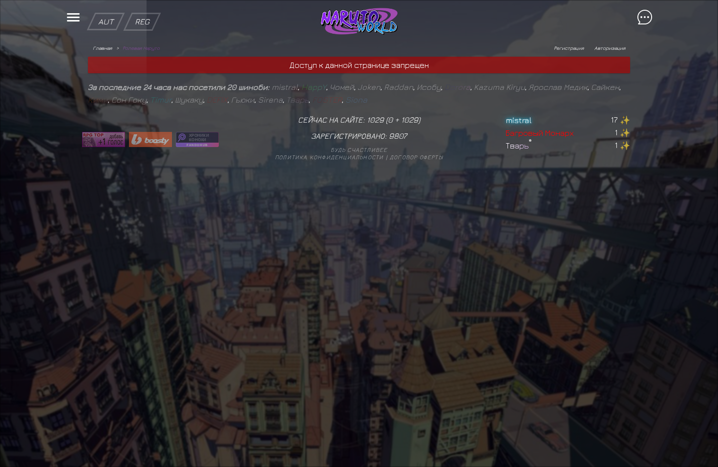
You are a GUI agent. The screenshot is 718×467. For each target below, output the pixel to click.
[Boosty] (150, 139)
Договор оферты (416, 157)
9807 (398, 136)
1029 (409, 120)
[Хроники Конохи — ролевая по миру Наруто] (197, 139)
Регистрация (569, 48)
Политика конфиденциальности (329, 157)
